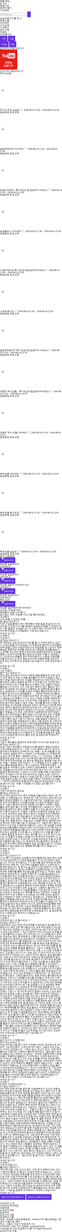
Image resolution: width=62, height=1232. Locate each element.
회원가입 (4, 5)
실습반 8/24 (13, 564)
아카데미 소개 (7, 1203)
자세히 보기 (6, 633)
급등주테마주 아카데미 (12, 149)
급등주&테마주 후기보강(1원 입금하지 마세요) (24, 350)
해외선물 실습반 (8, 551)
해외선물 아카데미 (9, 474)
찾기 (6, 8)
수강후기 (4, 27)
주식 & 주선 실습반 (10, 110)
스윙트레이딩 (7, 311)
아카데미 (4, 23)
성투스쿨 (4, 20)
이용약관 (4, 1208)
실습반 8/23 (13, 574)
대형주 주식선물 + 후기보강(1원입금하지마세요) (24, 391)
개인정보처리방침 (9, 1205)
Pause (4, 44)
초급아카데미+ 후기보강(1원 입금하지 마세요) (23, 190)
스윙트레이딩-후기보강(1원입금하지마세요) (22, 270)
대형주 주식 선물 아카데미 (13, 432)
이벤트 (3, 32)
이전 (4, 38)
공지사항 (4, 30)
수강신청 (4, 25)
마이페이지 (6, 34)
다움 (12, 38)
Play (12, 44)
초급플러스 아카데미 (10, 231)
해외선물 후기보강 (9, 512)
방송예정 (4, 112)
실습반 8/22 (13, 595)
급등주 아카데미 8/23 (18, 585)
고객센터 (4, 10)
